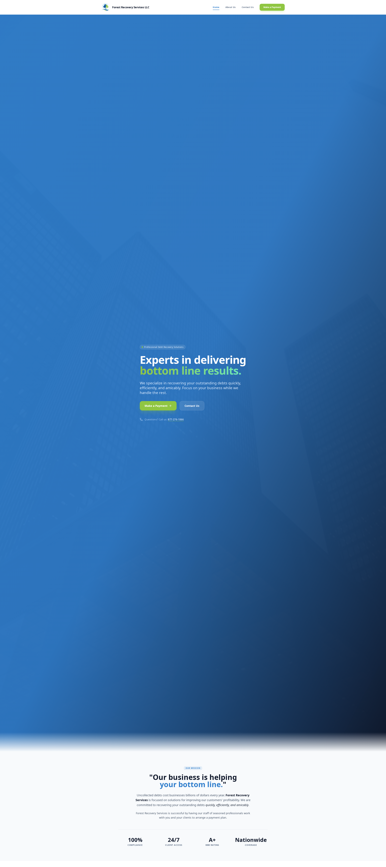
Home (216, 7)
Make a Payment (272, 7)
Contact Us (248, 7)
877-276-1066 (176, 419)
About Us (230, 7)
